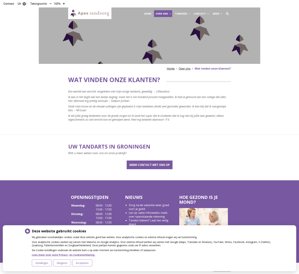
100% (57, 3)
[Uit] (25, 4)
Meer (216, 13)
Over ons (162, 13)
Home (147, 13)
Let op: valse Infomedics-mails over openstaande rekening (148, 214)
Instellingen (41, 263)
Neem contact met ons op (149, 165)
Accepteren (82, 263)
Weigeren (62, 263)
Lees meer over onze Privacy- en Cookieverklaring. (63, 254)
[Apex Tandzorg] (89, 13)
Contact (200, 13)
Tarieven (181, 13)
